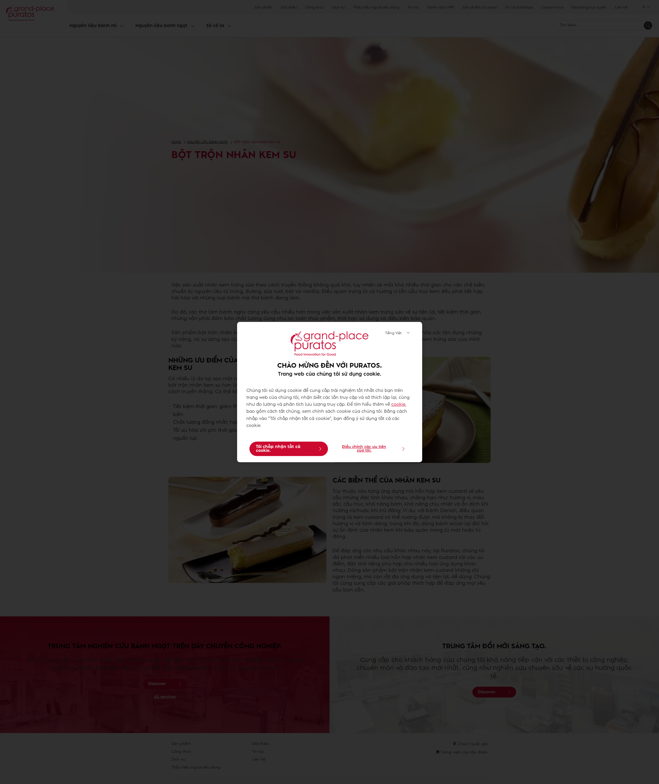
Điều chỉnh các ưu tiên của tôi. (364, 448)
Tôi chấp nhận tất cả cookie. (278, 449)
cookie (398, 405)
